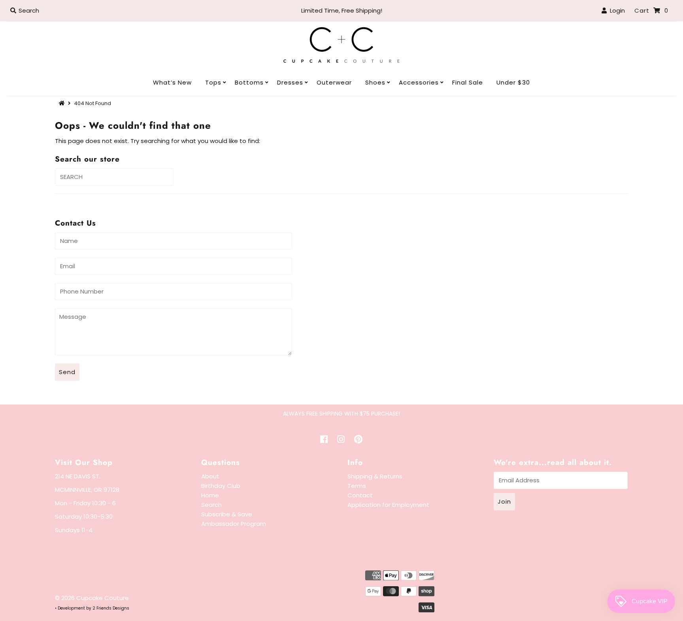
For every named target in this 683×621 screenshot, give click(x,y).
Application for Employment (388, 505)
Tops (213, 82)
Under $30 (513, 82)
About (210, 476)
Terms (356, 486)
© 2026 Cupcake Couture (92, 598)
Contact (360, 495)
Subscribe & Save (226, 514)
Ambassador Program (233, 523)
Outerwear (334, 82)
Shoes (375, 82)
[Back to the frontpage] (63, 103)
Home (210, 495)
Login (616, 10)
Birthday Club (220, 486)
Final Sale (467, 82)
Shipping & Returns (374, 476)
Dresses (290, 82)
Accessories (419, 82)
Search (211, 505)
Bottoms (249, 82)
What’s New (172, 82)
